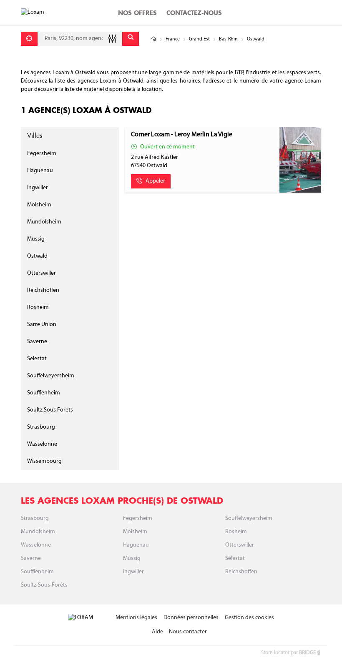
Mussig (36, 239)
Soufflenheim (43, 393)
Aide (157, 632)
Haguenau (40, 171)
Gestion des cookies (249, 618)
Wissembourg (44, 461)
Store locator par (288, 652)
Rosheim (38, 307)
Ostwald (37, 256)
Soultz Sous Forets (50, 410)
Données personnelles (191, 618)
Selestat (37, 359)
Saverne (37, 342)
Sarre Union (41, 324)
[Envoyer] (130, 39)
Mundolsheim (44, 222)
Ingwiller (37, 188)
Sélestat (235, 558)
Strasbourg (41, 427)
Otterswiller (41, 273)
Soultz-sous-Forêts (44, 585)
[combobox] (80, 39)
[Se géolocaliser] (29, 39)
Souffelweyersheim (50, 376)
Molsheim (39, 205)
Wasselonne (42, 444)
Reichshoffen (43, 290)
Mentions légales (136, 618)
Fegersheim (41, 154)
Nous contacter (188, 632)
